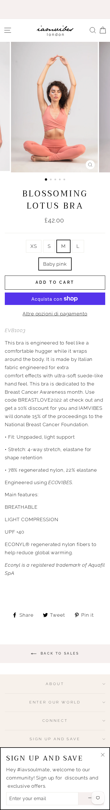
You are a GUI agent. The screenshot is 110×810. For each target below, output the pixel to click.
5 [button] (64, 180)
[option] (55, 107)
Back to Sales (59, 654)
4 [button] (60, 180)
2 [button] (51, 180)
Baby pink (55, 264)
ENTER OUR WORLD (55, 702)
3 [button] (55, 180)
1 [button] (46, 179)
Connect (55, 720)
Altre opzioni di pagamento (55, 314)
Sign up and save (55, 739)
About (55, 684)
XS (33, 246)
